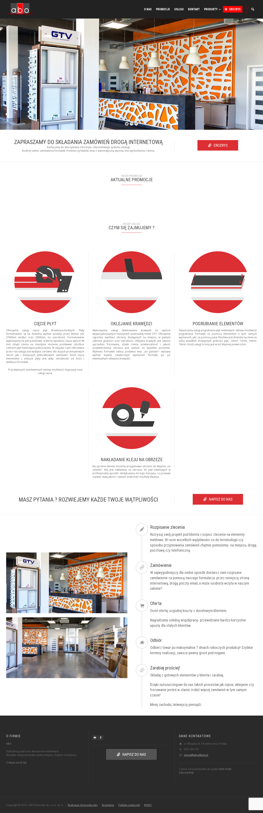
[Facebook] (100, 737)
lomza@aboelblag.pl (196, 755)
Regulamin (108, 805)
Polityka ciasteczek (129, 805)
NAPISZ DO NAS (221, 499)
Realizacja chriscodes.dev (83, 805)
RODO (148, 805)
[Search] (253, 9)
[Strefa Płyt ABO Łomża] (20, 9)
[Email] (94, 737)
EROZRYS (221, 145)
